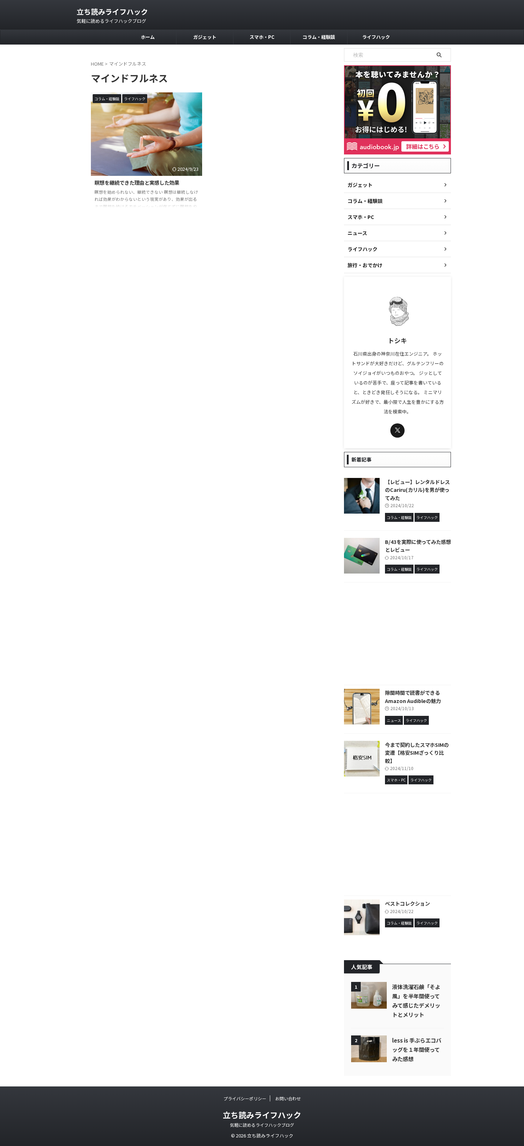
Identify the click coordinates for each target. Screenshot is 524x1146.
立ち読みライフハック (112, 11)
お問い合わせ (288, 1098)
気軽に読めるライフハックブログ (262, 1125)
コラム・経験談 (319, 37)
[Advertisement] (397, 635)
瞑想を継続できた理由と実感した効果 (136, 182)
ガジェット (204, 37)
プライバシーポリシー (245, 1098)
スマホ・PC (262, 37)
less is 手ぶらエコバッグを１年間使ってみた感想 (416, 1049)
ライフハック (376, 37)
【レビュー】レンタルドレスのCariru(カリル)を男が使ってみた (417, 489)
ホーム (148, 37)
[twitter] (397, 430)
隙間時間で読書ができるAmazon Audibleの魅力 (413, 696)
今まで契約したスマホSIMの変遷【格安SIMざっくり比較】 (417, 752)
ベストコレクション (407, 903)
